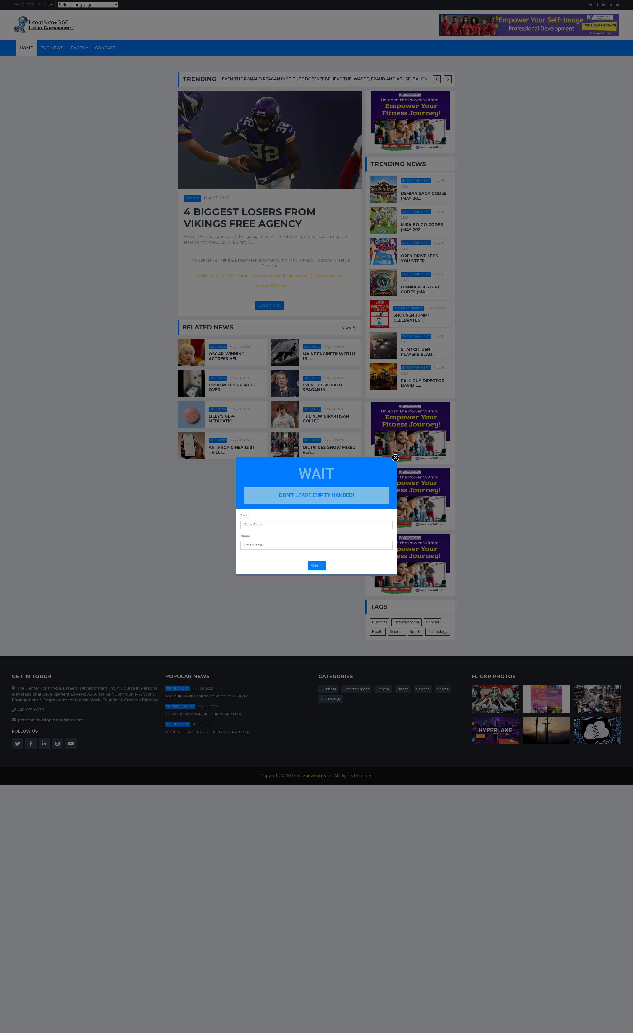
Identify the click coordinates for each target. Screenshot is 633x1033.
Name (245, 536)
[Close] (395, 457)
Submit (317, 565)
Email (244, 516)
